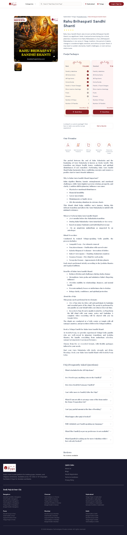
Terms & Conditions (71, 477)
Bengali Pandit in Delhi (92, 516)
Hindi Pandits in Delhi (91, 514)
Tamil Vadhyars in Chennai (51, 497)
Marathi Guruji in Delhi (92, 518)
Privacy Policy (69, 480)
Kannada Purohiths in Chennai (52, 503)
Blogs (67, 471)
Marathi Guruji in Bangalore (11, 501)
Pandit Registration (71, 474)
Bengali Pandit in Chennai (51, 505)
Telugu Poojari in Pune (9, 520)
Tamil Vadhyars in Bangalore (11, 503)
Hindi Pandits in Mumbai (51, 516)
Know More (83, 108)
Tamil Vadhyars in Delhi (92, 522)
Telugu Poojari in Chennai (51, 501)
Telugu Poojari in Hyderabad (93, 497)
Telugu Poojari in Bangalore (10, 505)
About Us (68, 468)
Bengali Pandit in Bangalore (10, 507)
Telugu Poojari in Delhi (92, 520)
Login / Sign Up (116, 4)
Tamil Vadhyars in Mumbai (51, 520)
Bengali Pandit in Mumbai (51, 522)
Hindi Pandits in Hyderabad (93, 499)
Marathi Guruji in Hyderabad (94, 501)
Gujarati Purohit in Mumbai (51, 518)
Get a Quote (101, 126)
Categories (29, 4)
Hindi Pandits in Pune (9, 516)
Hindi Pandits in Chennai (51, 499)
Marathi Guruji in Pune (9, 514)
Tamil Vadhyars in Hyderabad (94, 503)
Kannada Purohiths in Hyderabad (95, 505)
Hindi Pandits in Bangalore (10, 499)
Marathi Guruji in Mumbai (51, 514)
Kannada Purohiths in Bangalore (12, 497)
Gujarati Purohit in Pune (9, 518)
